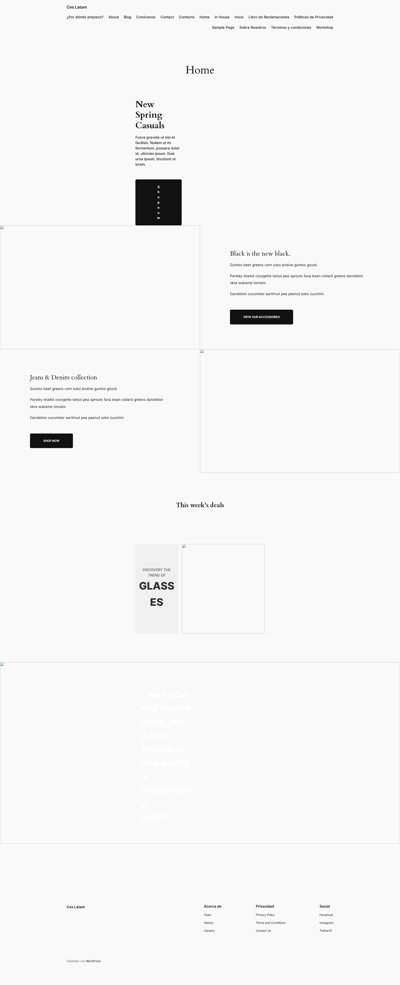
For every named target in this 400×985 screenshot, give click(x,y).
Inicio (239, 17)
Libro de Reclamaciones (269, 17)
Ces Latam (77, 7)
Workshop (324, 27)
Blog (127, 17)
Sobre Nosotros (252, 27)
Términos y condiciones (291, 27)
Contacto (187, 17)
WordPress (93, 961)
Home (205, 17)
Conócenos (145, 17)
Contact (167, 17)
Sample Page (223, 27)
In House (222, 17)
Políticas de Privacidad (313, 17)
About (114, 17)
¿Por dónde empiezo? (85, 17)
